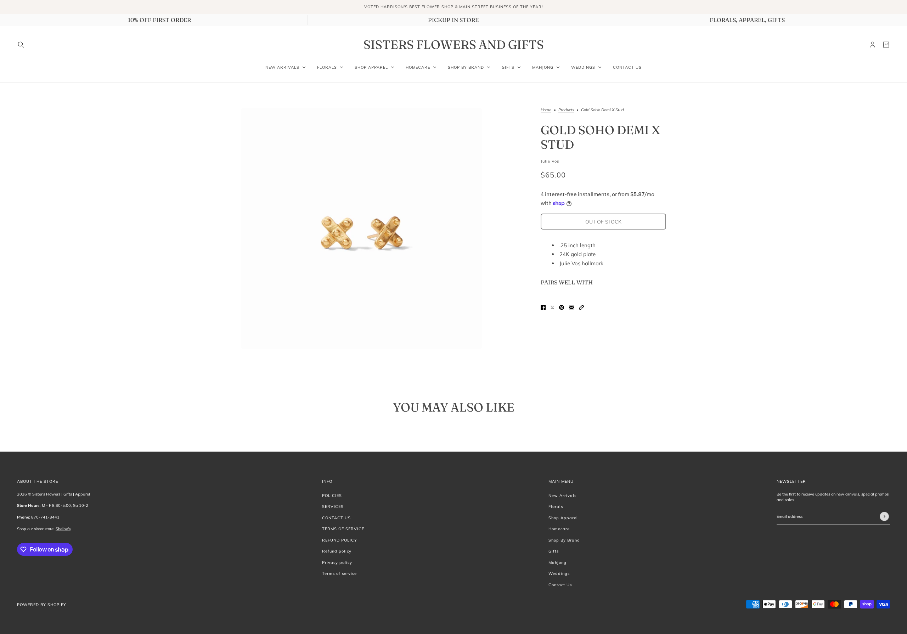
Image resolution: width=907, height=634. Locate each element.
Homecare (559, 528)
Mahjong (557, 562)
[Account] (873, 45)
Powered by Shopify (41, 604)
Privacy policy (337, 562)
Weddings (559, 573)
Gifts (553, 551)
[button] (581, 307)
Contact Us (560, 584)
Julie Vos (550, 161)
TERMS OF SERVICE (343, 528)
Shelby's (63, 528)
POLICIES (332, 495)
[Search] (21, 45)
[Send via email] (571, 307)
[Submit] (884, 516)
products (566, 110)
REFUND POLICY (339, 540)
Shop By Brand (564, 540)
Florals (555, 506)
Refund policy (336, 551)
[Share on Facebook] (543, 307)
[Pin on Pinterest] (561, 307)
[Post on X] (552, 307)
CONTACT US (336, 517)
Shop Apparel (563, 517)
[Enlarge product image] (361, 228)
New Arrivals (562, 495)
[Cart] (886, 45)
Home (546, 110)
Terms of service (339, 573)
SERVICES (333, 506)
